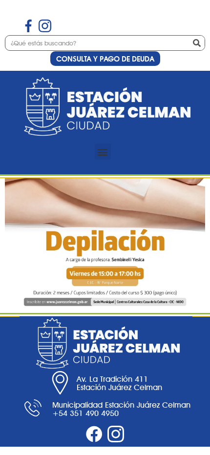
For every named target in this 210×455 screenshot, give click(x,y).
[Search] (197, 43)
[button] (103, 152)
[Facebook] (94, 434)
